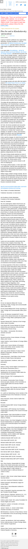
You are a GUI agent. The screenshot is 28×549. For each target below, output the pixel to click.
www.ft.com (12, 35)
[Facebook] (12, 533)
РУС (11, 13)
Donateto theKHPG (10, 3)
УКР (2, 13)
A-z (16, 13)
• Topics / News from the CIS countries (10, 28)
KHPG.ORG (4, 25)
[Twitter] (15, 533)
